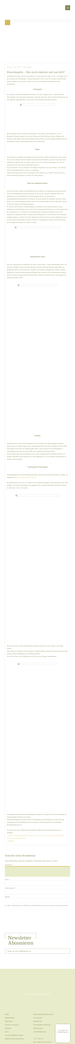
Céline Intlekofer (27, 67)
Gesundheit (11, 841)
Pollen (17, 838)
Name (7, 879)
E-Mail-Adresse (10, 888)
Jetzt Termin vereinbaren (37, 994)
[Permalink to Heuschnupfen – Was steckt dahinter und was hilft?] (37, 21)
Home (7, 1014)
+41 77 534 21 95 (38, 1038)
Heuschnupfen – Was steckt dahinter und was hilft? (36, 72)
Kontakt (8, 1028)
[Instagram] (68, 2)
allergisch (15, 835)
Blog (7, 1032)
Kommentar (8, 865)
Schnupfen (23, 838)
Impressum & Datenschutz (15, 1039)
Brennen (39, 835)
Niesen (13, 838)
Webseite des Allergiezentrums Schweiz (25, 477)
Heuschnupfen (46, 835)
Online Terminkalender (14, 1035)
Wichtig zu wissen (12, 1025)
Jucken (9, 838)
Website (7, 897)
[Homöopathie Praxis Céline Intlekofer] (13, 6)
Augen (35, 835)
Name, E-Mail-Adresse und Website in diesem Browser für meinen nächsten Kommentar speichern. (38, 905)
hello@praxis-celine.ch (42, 1042)
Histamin (53, 835)
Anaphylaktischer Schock (25, 835)
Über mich (8, 1021)
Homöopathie (60, 835)
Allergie (10, 835)
